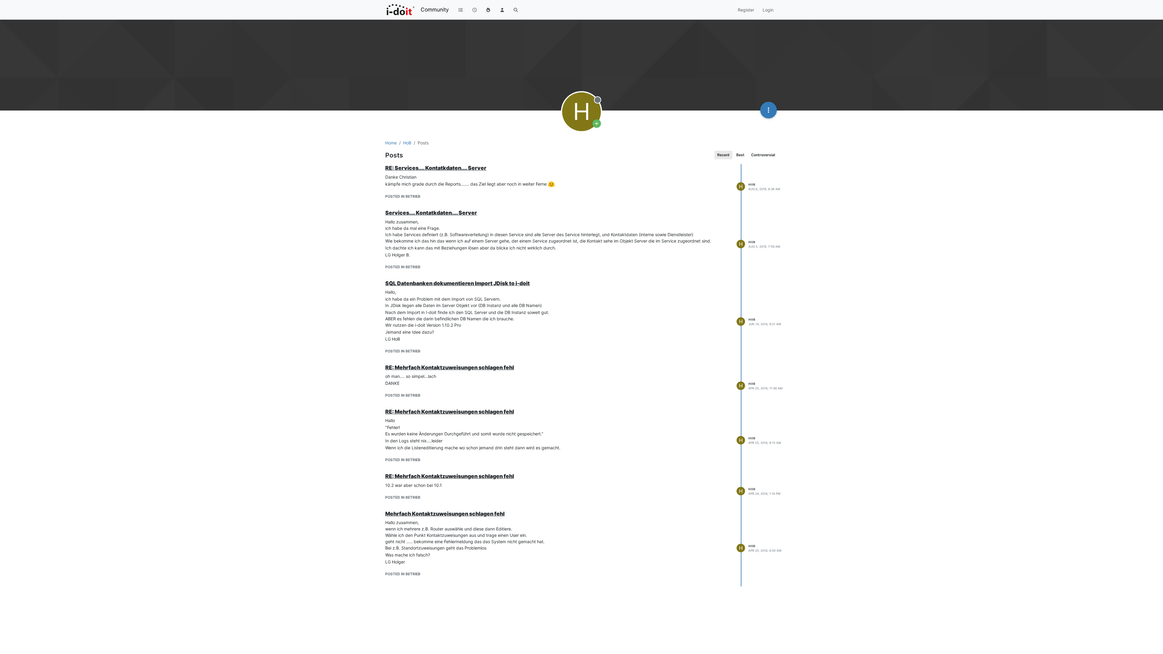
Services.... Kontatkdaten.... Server (431, 213)
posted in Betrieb (402, 196)
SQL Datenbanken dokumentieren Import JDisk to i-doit (457, 283)
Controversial (763, 155)
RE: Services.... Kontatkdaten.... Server (435, 168)
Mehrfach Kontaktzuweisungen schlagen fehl (445, 513)
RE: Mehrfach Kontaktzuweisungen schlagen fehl (449, 367)
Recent (723, 155)
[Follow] (596, 123)
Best (740, 155)
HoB (751, 184)
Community (435, 9)
